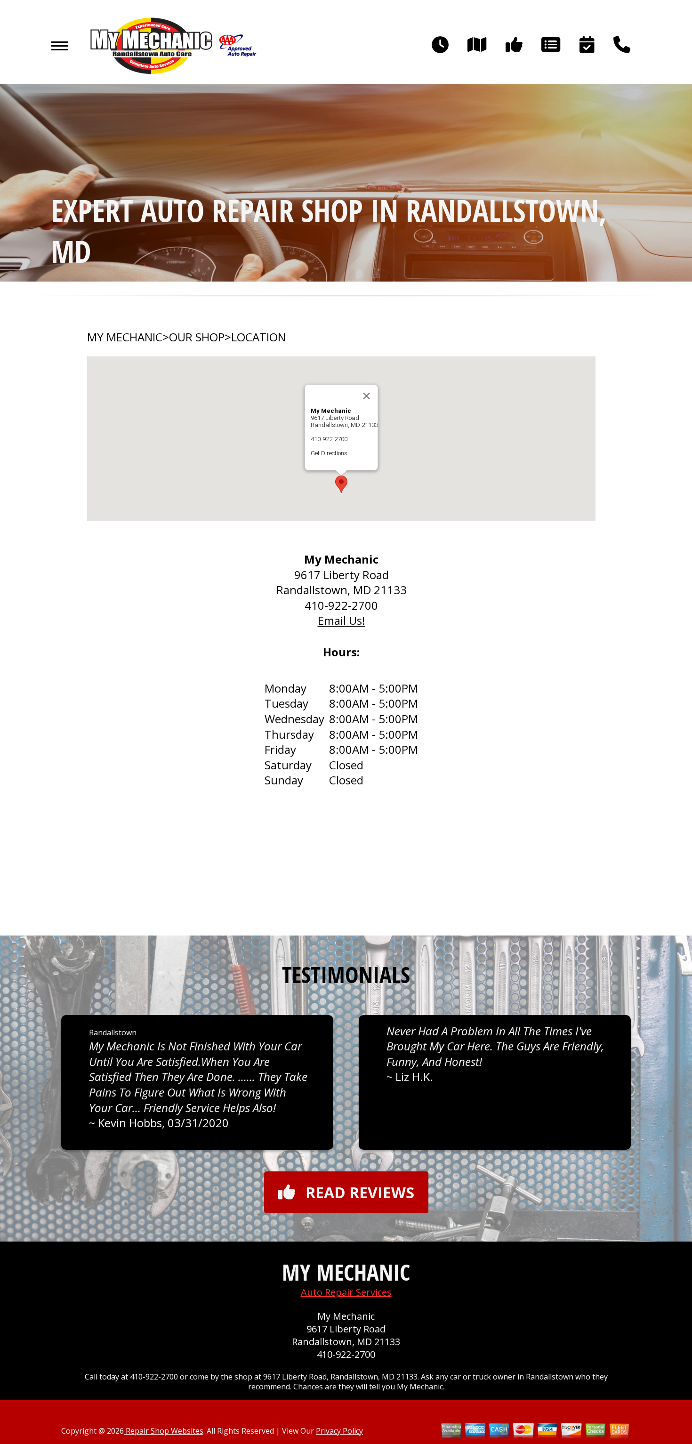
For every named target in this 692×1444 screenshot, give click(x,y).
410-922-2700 (329, 439)
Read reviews (360, 1192)
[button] (341, 484)
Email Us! (341, 620)
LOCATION (258, 337)
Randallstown (113, 1032)
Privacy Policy (339, 1431)
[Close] (366, 396)
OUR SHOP (197, 337)
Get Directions (329, 453)
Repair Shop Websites (163, 1431)
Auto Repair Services (346, 1292)
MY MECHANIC (124, 337)
